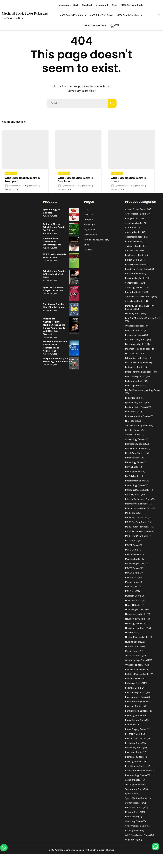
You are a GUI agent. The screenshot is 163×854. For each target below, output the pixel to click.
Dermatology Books (134, 344)
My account (102, 5)
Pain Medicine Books (135, 669)
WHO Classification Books (137, 835)
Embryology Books (134, 367)
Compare (88, 219)
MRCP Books (131, 577)
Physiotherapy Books (135, 720)
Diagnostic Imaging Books (137, 348)
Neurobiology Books (135, 618)
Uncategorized (10, 173)
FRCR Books (131, 420)
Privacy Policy (90, 234)
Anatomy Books (132, 232)
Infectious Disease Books (137, 489)
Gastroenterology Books (137, 425)
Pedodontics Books (134, 330)
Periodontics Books (134, 335)
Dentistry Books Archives (137, 305)
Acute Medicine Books (135, 213)
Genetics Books (132, 430)
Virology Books (132, 830)
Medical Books (132, 554)
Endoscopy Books (133, 385)
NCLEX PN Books (133, 600)
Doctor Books (131, 353)
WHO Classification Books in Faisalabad (75, 179)
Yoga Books (131, 839)
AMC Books (130, 227)
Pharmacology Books (135, 692)
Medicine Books (132, 559)
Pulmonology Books (135, 756)
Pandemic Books (133, 678)
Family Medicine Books (136, 407)
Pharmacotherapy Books (137, 701)
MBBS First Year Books (132, 5)
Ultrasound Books (134, 807)
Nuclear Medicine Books (136, 637)
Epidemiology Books (135, 402)
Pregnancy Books (133, 733)
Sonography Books (134, 789)
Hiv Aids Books (132, 476)
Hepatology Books (134, 462)
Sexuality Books (132, 779)
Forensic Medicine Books (137, 416)
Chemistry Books (133, 292)
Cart (75, 5)
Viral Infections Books (135, 825)
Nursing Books (132, 641)
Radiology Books (133, 761)
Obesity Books (132, 651)
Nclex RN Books (132, 605)
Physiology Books (133, 715)
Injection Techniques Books (138, 499)
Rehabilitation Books (135, 766)
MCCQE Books (132, 545)
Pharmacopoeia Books (136, 697)
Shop (114, 5)
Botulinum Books (133, 273)
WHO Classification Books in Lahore (128, 179)
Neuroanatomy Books (135, 614)
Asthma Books (132, 241)
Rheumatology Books (135, 775)
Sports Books (131, 793)
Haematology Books (135, 443)
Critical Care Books (134, 301)
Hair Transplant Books (136, 448)
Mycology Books (133, 595)
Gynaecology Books (134, 439)
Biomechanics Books (135, 264)
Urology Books (132, 812)
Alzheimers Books (133, 223)
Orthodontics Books (134, 325)
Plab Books (130, 724)
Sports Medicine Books (136, 798)
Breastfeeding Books (135, 278)
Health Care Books (134, 453)
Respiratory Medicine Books (138, 770)
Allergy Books (131, 218)
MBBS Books (131, 513)
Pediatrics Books (133, 687)
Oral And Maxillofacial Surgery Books (143, 318)
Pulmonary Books (133, 752)
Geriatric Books (132, 434)
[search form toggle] (159, 15)
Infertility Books (133, 494)
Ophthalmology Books (136, 660)
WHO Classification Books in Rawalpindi (22, 179)
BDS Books (130, 308)
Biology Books (132, 259)
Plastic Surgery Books (135, 729)
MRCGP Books (132, 568)
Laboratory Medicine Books (138, 508)
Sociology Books (133, 784)
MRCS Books (131, 586)
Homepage (63, 5)
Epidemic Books (132, 397)
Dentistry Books (133, 313)
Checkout (87, 5)
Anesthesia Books (133, 236)
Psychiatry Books (133, 743)
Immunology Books (134, 485)
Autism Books (131, 250)
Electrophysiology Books (137, 362)
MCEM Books (131, 549)
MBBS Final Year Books (95, 25)
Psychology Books (134, 747)
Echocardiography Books (137, 358)
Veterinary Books (133, 821)
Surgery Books (132, 802)
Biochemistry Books (134, 255)
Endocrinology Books (135, 376)
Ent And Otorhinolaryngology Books (142, 390)
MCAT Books (131, 540)
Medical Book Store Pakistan (25, 13)
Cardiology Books (133, 287)
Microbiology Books (134, 563)
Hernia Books (131, 466)
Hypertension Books (135, 480)
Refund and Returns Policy (96, 239)
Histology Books (133, 471)
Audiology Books (133, 246)
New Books (130, 632)
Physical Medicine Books (136, 710)
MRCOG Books (132, 572)
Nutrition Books (133, 646)
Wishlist (88, 249)
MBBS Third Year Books (101, 15)
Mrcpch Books (132, 582)
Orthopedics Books (134, 664)
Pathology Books (133, 683)
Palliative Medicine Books (137, 674)
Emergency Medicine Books (138, 371)
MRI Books (130, 591)
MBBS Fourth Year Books (129, 15)
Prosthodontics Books (135, 738)
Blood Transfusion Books (137, 269)
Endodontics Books (134, 381)
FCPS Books (131, 411)
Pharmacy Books (133, 706)
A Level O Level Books (135, 209)
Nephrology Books (134, 609)
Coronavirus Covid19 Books (138, 296)
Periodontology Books (136, 339)
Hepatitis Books (132, 457)
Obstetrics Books (133, 655)
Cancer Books (131, 282)
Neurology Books (133, 623)
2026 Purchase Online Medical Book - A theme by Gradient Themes (81, 850)
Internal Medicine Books (136, 503)
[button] (4, 847)
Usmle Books (131, 816)
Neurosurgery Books (135, 628)
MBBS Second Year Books (73, 15)
